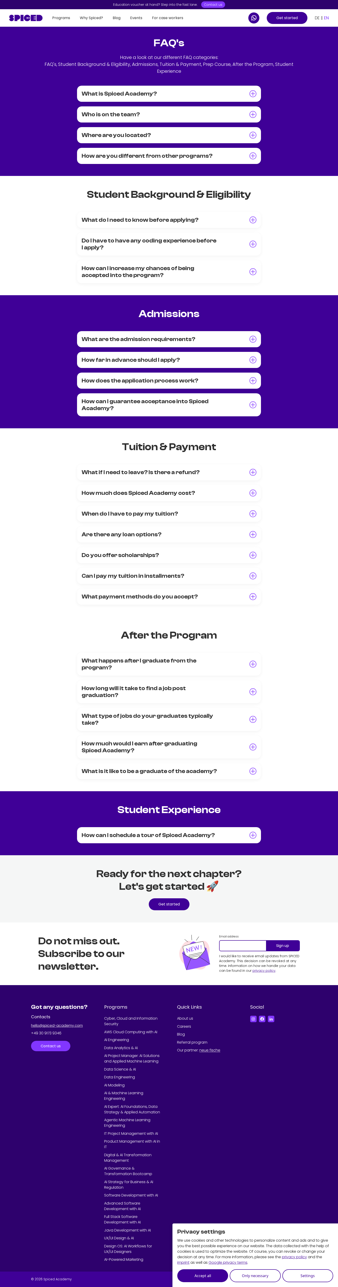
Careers (184, 1026)
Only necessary (255, 1275)
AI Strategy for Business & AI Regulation (128, 1184)
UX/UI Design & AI (119, 1238)
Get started (287, 17)
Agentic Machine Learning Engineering (127, 1122)
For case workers (167, 17)
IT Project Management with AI (131, 1133)
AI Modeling (114, 1085)
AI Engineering (116, 1039)
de (317, 18)
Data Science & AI (120, 1069)
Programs (61, 17)
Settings (308, 1275)
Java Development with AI (127, 1230)
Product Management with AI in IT (132, 1144)
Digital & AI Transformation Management (128, 1157)
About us (185, 1018)
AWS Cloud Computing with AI (130, 1032)
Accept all (203, 1275)
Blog (116, 17)
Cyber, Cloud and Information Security (131, 1021)
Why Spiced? (91, 17)
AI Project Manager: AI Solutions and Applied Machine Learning (132, 1058)
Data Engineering (119, 1077)
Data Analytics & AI (121, 1048)
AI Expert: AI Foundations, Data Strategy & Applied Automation (132, 1109)
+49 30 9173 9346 (46, 1033)
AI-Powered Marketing (123, 1259)
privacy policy (263, 970)
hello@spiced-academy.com (57, 1025)
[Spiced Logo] (26, 18)
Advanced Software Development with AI (122, 1206)
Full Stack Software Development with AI (122, 1219)
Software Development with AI (131, 1195)
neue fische (209, 1050)
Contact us (213, 4)
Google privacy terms (228, 1262)
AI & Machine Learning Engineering (123, 1095)
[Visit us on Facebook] (262, 1019)
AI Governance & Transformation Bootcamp (128, 1171)
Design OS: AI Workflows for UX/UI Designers (128, 1248)
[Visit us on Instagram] (253, 1019)
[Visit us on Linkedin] (271, 1019)
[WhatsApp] (253, 17)
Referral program (192, 1042)
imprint (183, 1262)
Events (136, 17)
